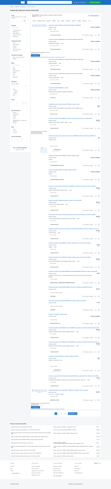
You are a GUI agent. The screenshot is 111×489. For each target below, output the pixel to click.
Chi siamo (12, 466)
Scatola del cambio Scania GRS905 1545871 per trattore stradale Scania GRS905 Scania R (70, 287)
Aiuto (11, 468)
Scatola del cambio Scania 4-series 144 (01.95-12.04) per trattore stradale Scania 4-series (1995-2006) (31, 433)
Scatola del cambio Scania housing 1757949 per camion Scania (64, 104)
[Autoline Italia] (14, 2)
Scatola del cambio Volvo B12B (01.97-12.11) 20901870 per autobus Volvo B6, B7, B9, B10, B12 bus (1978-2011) (75, 327)
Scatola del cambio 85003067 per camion (58, 87)
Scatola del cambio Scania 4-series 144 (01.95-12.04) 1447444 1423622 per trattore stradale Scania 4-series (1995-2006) (77, 228)
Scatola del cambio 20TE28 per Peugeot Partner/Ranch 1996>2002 (65, 25)
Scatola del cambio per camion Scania (58, 314)
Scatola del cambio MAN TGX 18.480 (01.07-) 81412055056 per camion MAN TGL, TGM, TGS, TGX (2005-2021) (75, 376)
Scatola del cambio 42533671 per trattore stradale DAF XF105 (63, 356)
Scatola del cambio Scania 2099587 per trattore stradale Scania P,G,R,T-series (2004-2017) (70, 118)
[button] (96, 35)
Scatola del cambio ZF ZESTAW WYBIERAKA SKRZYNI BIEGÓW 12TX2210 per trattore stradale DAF (73, 271)
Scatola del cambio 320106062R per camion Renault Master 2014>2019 (66, 39)
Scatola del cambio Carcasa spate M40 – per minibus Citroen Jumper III (25, 429)
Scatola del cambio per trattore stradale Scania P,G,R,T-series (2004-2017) (26, 453)
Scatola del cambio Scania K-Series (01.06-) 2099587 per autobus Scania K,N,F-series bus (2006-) (72, 186)
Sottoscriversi (35, 55)
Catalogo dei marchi (36, 475)
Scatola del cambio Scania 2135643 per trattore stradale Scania (64, 155)
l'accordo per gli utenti (59, 57)
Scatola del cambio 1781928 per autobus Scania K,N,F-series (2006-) (65, 200)
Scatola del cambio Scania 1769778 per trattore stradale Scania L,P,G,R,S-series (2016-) (70, 257)
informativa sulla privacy (49, 57)
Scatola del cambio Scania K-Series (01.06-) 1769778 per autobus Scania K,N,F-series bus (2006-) (72, 214)
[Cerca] (28, 2)
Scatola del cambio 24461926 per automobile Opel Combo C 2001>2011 (66, 59)
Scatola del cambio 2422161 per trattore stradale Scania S (63, 169)
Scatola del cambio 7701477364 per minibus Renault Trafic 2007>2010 (65, 73)
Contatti (11, 470)
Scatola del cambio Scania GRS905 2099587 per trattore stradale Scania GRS (67, 300)
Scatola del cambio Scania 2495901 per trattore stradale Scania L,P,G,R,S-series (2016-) (70, 243)
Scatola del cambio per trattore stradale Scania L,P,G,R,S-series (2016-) (25, 456)
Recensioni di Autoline (36, 472)
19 (65, 413)
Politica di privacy (35, 468)
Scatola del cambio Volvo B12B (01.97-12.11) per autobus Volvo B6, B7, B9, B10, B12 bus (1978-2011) (30, 447)
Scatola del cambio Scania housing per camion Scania (22, 442)
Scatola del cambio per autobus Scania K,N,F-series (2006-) (23, 450)
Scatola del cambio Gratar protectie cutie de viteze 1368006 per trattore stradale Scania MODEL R (72, 135)
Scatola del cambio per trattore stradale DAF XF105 (21, 426)
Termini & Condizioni (36, 466)
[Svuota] (28, 19)
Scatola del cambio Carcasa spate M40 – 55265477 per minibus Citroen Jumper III (68, 390)
